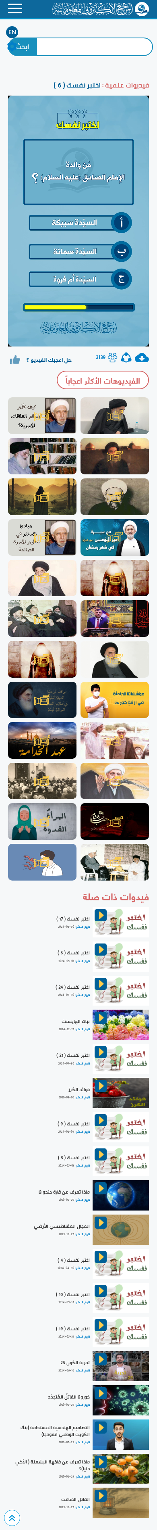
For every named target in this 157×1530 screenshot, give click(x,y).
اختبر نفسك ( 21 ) (73, 1055)
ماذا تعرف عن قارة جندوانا (64, 1192)
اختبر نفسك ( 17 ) (73, 918)
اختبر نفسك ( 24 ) (73, 987)
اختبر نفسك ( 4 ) (74, 1260)
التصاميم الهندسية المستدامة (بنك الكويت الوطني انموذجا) (55, 1431)
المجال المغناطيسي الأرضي (62, 1226)
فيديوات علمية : (125, 85)
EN (12, 32)
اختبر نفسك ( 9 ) (74, 1123)
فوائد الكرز (79, 1089)
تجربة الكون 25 (75, 1362)
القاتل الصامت (75, 1499)
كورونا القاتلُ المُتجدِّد (69, 1396)
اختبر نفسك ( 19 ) (73, 1328)
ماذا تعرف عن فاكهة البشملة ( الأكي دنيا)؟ (52, 1465)
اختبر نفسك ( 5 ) (74, 1157)
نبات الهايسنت (76, 1021)
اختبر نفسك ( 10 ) (73, 1294)
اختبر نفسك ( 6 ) (74, 952)
